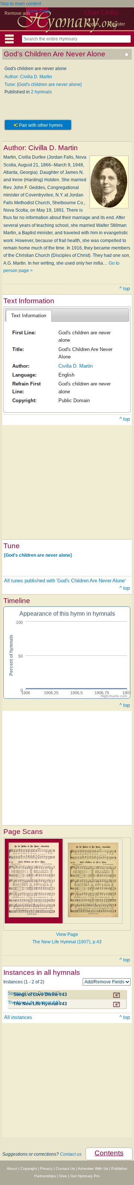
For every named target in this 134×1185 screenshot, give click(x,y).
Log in (92, 24)
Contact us (71, 1154)
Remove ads (17, 13)
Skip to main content (20, 3)
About (12, 1168)
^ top (124, 288)
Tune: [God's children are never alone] (43, 84)
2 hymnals (41, 92)
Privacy (46, 1168)
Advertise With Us (93, 1168)
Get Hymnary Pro (85, 1176)
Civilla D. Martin (75, 366)
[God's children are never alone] (38, 555)
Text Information (28, 315)
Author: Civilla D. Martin (28, 76)
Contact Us (65, 1168)
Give (63, 1176)
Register (116, 24)
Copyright (28, 1168)
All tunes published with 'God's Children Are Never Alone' (64, 580)
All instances (18, 1017)
